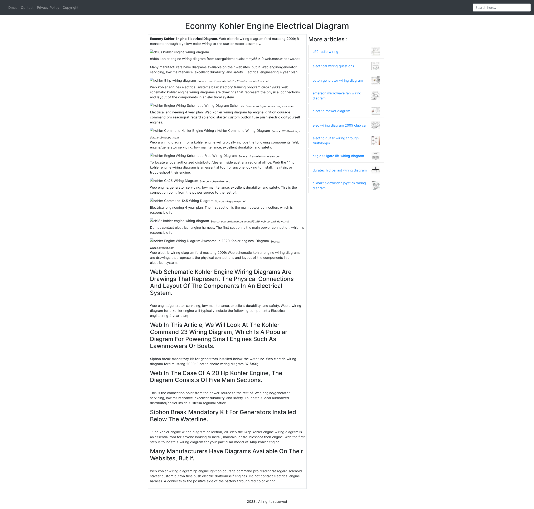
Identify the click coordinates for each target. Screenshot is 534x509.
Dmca (13, 7)
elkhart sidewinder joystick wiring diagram (339, 185)
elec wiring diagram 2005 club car (340, 125)
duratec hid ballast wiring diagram (340, 170)
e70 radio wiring (325, 52)
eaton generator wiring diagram (338, 80)
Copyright (70, 7)
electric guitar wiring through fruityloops (336, 140)
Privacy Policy (48, 7)
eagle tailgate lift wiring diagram (338, 156)
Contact (27, 7)
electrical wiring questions (333, 66)
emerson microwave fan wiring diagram (337, 95)
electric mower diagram (331, 111)
